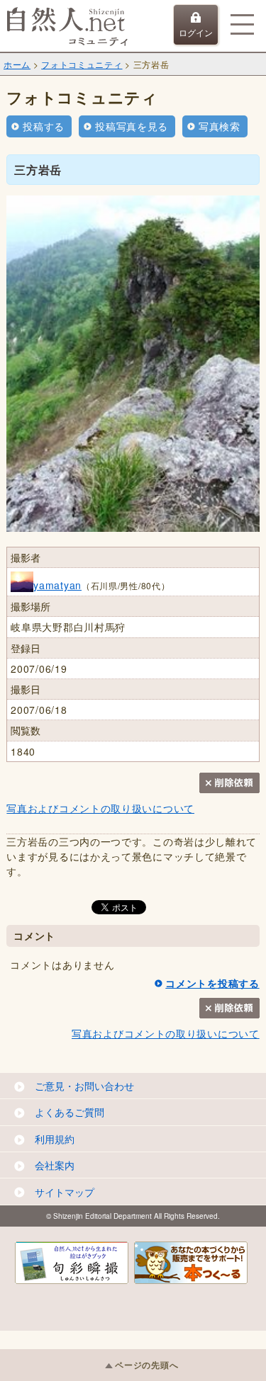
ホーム (17, 64)
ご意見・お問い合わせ (84, 1086)
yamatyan (57, 585)
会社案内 (54, 1165)
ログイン (196, 32)
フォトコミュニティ (81, 64)
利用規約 (54, 1139)
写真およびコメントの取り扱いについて (100, 808)
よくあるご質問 (69, 1112)
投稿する (44, 126)
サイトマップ (64, 1192)
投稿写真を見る (131, 126)
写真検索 (219, 126)
